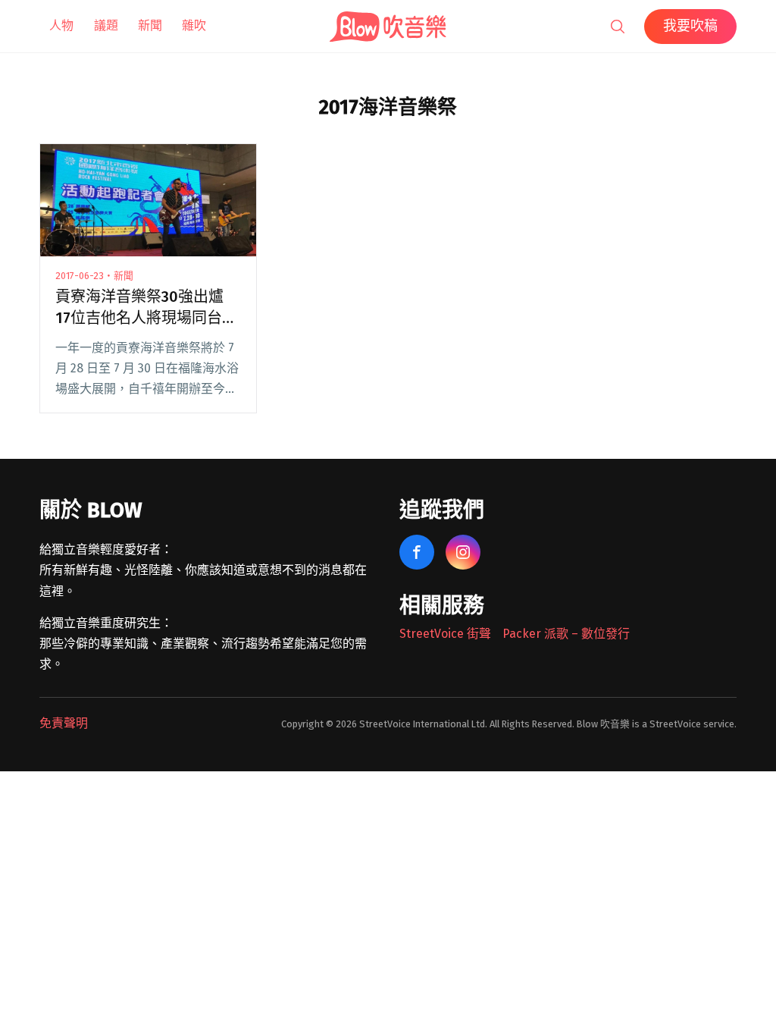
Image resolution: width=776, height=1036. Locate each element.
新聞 (150, 25)
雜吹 (194, 25)
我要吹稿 (690, 25)
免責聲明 (63, 723)
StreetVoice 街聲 (445, 633)
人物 (61, 25)
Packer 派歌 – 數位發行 (566, 633)
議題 (106, 25)
